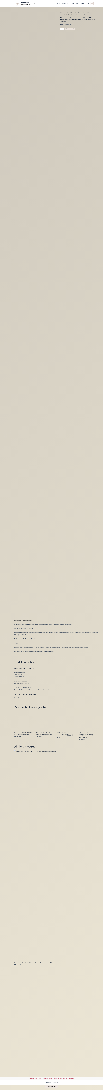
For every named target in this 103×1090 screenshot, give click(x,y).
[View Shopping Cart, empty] (92, 3)
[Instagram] (32, 3)
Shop (58, 3)
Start (61, 12)
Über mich (83, 3)
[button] (88, 3)
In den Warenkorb (70, 28)
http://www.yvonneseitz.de (23, 965)
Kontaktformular (74, 3)
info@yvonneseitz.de (22, 963)
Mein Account (65, 3)
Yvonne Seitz (25, 3)
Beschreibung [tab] (17, 902)
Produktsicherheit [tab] (27, 902)
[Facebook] (34, 3)
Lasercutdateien (66, 12)
